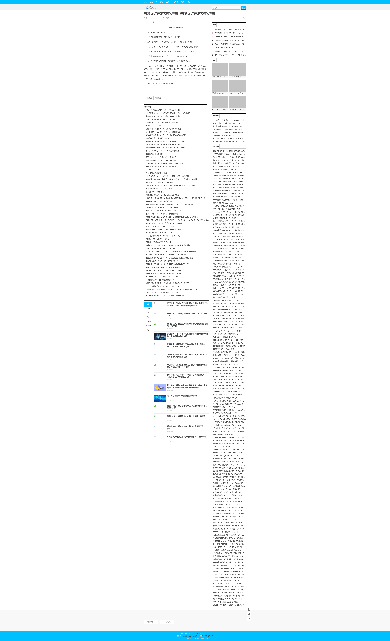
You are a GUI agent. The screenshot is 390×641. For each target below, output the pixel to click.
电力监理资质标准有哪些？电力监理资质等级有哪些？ (231, 513)
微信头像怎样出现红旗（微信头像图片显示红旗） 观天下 (232, 416)
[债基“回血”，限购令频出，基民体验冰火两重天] (160, 418)
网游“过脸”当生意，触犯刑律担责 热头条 (226, 264)
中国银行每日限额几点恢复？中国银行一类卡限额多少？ (232, 267)
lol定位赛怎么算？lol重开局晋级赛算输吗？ (160, 280)
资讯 (188, 2)
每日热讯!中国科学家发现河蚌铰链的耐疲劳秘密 (229, 346)
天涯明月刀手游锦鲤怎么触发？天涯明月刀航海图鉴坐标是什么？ (168, 264)
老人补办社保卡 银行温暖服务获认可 (182, 396)
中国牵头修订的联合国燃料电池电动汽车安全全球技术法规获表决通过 (169, 258)
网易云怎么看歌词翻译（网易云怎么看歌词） (161, 119)
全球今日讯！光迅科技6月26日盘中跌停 (159, 182)
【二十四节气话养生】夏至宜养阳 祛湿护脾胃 (228, 547)
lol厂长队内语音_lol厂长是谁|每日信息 (226, 456)
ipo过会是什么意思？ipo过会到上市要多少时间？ (229, 236)
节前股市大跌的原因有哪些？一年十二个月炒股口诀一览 (232, 279)
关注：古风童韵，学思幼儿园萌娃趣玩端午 (227, 599)
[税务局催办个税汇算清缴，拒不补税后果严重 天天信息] (160, 428)
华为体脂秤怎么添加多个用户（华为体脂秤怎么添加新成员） (166, 135)
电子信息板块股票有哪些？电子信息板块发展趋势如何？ (232, 230)
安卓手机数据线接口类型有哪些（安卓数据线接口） (163, 132)
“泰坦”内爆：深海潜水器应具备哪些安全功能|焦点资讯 (231, 200)
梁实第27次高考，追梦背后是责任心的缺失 (160, 201)
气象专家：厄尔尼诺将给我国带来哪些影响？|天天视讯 (231, 343)
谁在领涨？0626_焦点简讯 (155, 192)
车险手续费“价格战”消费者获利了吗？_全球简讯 (186, 437)
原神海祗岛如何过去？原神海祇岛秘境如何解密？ (162, 214)
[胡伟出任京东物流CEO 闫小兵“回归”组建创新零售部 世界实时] (160, 326)
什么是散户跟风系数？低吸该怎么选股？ (227, 227)
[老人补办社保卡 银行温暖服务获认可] (160, 398)
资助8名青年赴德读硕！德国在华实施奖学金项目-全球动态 (165, 148)
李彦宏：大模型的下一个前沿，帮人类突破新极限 (162, 151)
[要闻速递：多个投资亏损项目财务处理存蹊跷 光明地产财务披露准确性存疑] (160, 336)
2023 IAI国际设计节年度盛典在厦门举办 (226, 209)
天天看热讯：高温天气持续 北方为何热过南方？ (229, 401)
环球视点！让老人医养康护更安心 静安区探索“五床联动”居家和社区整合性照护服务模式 (175, 198)
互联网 (168, 2)
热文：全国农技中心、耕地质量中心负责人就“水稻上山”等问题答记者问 (237, 395)
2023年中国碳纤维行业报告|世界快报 (225, 602)
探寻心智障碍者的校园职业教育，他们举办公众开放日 (231, 141)
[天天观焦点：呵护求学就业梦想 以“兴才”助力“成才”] (160, 316)
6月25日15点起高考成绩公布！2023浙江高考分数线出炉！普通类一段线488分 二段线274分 (244, 404)
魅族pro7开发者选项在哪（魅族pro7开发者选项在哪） (164, 110)
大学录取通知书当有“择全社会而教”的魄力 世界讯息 (230, 577)
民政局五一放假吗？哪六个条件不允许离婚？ (228, 483)
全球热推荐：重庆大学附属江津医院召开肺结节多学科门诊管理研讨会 (236, 367)
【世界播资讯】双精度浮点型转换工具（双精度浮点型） (232, 382)
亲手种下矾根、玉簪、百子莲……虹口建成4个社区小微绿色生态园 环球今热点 (241, 55)
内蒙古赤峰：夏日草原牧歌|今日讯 (224, 407)
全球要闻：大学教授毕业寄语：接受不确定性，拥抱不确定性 (233, 212)
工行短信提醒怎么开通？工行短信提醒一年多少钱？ (230, 239)
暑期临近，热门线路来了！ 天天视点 (158, 239)
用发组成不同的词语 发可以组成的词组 (159, 233)
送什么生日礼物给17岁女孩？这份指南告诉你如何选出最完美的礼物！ (237, 486)
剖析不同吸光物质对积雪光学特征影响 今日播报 (162, 207)
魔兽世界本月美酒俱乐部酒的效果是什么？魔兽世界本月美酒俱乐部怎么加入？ (172, 217)
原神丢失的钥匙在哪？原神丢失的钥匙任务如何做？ (163, 267)
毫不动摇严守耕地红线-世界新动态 (225, 337)
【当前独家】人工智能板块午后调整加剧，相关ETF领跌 (165, 163)
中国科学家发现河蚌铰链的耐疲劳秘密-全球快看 (229, 245)
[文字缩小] (244, 17)
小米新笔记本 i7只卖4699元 (155, 154)
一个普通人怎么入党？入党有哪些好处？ (227, 489)
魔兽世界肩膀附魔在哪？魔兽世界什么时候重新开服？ (164, 273)
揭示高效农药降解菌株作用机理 (156, 173)
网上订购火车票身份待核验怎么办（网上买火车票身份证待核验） (235, 379)
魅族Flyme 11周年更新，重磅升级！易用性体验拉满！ (231, 160)
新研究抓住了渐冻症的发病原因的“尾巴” (226, 413)
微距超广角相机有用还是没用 (156, 126)
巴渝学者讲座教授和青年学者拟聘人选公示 (227, 254)
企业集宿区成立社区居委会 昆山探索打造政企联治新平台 (232, 440)
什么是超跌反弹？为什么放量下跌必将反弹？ (228, 197)
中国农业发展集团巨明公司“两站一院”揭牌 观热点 (230, 480)
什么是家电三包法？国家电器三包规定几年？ (228, 507)
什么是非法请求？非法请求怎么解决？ (226, 519)
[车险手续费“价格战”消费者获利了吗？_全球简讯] (160, 439)
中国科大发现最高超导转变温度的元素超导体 (228, 422)
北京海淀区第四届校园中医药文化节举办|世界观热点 (163, 236)
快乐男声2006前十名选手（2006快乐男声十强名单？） (231, 306)
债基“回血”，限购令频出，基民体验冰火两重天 (186, 416)
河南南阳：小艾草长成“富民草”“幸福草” (226, 392)
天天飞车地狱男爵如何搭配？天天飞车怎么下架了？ (163, 286)
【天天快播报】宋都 (152, 170)
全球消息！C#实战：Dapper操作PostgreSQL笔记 (229, 550)
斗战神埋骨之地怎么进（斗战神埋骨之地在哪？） (230, 325)
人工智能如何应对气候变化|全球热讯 (225, 218)
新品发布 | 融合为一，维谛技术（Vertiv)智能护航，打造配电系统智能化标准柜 (172, 289)
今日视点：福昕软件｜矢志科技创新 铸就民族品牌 (230, 376)
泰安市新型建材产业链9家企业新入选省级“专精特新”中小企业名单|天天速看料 (239, 590)
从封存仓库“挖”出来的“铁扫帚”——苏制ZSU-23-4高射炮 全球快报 (168, 245)
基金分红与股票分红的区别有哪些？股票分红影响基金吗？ (233, 288)
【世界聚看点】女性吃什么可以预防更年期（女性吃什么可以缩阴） (168, 113)
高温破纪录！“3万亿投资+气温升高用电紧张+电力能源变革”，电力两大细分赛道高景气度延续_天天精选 (181, 220)
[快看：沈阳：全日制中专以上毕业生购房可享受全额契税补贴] (160, 408)
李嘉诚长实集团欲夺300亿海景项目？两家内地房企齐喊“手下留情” (235, 568)
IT (156, 2)
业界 (151, 2)
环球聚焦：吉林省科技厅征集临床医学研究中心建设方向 (232, 565)
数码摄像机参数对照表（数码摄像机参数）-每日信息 (163, 129)
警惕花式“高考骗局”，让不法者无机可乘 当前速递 (162, 195)
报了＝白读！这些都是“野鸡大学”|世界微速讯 (161, 157)
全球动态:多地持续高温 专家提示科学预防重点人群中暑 (232, 361)
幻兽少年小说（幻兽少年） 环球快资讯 (159, 138)
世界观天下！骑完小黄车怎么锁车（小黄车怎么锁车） (231, 315)
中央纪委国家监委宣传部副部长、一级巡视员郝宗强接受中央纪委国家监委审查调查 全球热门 (244, 410)
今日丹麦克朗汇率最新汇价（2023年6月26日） (161, 160)
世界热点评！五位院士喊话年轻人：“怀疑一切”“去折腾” (231, 270)
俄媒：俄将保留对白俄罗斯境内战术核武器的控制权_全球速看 (234, 388)
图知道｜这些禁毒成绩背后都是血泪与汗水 (160, 226)
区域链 (176, 2)
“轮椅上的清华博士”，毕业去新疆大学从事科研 (229, 276)
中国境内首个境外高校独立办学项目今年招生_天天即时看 (165, 141)
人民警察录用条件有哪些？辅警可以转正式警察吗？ (230, 477)
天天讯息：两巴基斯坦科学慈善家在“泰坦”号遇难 (229, 425)
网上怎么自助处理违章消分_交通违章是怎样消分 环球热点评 (233, 559)
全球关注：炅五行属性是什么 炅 (224, 446)
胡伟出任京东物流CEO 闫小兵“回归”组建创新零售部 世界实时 (235, 37)
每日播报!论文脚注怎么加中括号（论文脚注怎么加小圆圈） (233, 538)
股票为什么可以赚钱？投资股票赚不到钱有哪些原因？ (231, 282)
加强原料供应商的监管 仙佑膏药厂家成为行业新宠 (230, 443)
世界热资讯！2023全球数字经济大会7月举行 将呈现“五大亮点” (234, 474)
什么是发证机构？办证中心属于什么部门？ (227, 498)
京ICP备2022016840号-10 (190, 636)
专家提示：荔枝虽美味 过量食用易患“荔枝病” (228, 206)
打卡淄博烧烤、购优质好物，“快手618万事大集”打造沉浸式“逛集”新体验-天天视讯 (240, 459)
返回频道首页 (167, 622)
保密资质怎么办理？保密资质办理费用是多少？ (229, 495)
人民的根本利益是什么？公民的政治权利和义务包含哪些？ (233, 501)
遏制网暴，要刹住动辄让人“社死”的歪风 (159, 188)
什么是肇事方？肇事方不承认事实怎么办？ (227, 492)
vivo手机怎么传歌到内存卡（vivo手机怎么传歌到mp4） (232, 331)
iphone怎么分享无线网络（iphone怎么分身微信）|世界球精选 (233, 312)
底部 (249, 619)
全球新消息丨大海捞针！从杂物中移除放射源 (161, 166)
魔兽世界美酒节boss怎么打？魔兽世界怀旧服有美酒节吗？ (233, 181)
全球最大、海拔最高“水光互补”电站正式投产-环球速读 (231, 523)
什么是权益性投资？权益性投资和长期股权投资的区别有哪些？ (234, 224)
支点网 (198, 633)
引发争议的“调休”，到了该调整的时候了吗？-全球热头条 (165, 223)
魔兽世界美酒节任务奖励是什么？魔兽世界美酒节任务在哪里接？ (168, 283)
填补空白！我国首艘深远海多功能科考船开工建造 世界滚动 (233, 258)
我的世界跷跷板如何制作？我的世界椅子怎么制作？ (230, 157)
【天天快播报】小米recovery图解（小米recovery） (163, 122)
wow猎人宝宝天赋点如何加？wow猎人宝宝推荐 (162, 292)
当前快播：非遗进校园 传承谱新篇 (224, 169)
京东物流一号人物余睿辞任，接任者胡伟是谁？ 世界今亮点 (166, 255)
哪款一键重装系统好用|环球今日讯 (224, 434)
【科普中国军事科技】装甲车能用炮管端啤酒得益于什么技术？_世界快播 (170, 185)
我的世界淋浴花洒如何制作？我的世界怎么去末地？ (230, 166)
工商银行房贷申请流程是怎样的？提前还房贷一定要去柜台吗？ (234, 471)
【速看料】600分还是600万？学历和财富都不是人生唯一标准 (234, 553)
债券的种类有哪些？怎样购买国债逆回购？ (227, 285)
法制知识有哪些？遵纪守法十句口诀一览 (227, 504)
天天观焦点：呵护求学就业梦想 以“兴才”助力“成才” (163, 277)
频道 (182, 2)
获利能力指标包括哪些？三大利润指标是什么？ (229, 194)
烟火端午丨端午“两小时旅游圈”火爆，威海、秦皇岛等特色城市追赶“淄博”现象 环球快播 (242, 328)
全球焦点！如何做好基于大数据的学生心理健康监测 (230, 574)
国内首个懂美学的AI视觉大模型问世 (225, 398)
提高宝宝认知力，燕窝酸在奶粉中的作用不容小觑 (230, 163)
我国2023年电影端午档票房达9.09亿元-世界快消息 (230, 431)
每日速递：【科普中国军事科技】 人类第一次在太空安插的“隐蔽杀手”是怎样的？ (173, 179)
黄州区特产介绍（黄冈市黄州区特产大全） (227, 385)
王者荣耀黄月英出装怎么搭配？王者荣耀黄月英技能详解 (165, 295)
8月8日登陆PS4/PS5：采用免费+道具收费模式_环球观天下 (233, 544)
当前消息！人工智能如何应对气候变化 (226, 580)
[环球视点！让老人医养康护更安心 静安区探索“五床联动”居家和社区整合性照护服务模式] (160, 305)
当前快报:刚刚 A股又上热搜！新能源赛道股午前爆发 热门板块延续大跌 (170, 204)
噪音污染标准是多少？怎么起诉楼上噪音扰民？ (229, 510)
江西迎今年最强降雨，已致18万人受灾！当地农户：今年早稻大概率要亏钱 (240, 44)
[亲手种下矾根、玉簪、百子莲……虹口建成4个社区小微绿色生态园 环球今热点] (160, 377)
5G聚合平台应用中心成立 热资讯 (224, 349)
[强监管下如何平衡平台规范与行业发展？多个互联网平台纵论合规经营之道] (160, 357)
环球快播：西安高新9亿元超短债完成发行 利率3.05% (231, 571)
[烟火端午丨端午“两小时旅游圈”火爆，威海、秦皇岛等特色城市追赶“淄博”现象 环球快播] (160, 387)
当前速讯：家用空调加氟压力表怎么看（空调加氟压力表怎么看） (235, 352)
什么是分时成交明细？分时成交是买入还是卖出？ (230, 233)
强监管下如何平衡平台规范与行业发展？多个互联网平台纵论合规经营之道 (240, 48)
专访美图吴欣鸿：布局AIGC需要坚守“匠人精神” (162, 261)
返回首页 (149, 98)
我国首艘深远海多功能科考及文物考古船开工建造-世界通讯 (233, 535)
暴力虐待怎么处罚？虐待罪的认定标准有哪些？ (229, 468)
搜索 (243, 8)
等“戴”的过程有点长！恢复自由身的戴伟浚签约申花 (230, 541)
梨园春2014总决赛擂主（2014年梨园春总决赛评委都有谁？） (234, 449)
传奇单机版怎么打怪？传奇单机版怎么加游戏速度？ (230, 586)
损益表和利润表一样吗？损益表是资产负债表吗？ (230, 221)
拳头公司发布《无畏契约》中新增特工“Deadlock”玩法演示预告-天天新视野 (171, 251)
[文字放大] (239, 17)
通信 (161, 2)
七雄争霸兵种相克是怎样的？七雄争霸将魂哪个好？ (230, 596)
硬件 (159, 8)
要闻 (145, 2)
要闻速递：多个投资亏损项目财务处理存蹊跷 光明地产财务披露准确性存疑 (240, 40)
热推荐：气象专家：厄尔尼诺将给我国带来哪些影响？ (231, 242)
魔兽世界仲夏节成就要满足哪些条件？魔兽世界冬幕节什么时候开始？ (236, 178)
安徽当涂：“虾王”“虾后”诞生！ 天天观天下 (227, 364)
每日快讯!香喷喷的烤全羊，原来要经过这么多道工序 (163, 211)
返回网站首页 (151, 622)
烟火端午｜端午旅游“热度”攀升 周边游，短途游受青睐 (231, 593)
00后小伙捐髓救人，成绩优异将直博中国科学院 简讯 (231, 273)
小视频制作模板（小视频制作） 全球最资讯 (228, 300)
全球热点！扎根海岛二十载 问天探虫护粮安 (228, 452)
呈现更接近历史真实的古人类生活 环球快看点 (228, 172)
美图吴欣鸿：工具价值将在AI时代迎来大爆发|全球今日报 (232, 373)
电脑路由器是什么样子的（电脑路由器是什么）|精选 (163, 116)
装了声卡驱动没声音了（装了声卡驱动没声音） (229, 562)
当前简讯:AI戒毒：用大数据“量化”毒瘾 (226, 251)
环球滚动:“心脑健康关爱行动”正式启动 (159, 242)
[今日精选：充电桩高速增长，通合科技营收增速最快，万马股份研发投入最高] (160, 367)
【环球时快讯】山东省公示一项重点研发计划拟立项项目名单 (233, 428)
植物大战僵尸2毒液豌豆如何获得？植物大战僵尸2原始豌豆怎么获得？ (237, 184)
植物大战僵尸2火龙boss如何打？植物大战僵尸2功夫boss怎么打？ (235, 187)
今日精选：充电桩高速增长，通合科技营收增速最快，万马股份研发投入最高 (240, 51)
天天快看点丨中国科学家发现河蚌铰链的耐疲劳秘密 (230, 261)
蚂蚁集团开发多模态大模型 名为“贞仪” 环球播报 (229, 529)
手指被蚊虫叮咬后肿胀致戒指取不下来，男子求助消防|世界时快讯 (235, 437)
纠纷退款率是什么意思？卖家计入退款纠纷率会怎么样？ (232, 516)
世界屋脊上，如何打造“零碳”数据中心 (226, 532)
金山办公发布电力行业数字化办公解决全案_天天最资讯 (232, 462)
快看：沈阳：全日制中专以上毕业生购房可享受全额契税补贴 (233, 355)
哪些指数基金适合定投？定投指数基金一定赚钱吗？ (230, 294)
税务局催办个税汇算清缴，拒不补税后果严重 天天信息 (231, 526)
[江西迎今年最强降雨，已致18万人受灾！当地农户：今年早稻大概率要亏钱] (160, 346)
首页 (249, 609)
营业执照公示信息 (207, 636)
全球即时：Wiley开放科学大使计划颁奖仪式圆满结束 (231, 358)
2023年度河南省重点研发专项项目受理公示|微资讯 (230, 419)
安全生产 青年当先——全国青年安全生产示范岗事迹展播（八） (234, 605)
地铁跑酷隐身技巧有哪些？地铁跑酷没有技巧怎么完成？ (165, 270)
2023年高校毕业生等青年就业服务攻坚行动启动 (229, 151)
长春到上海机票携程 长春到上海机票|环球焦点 (228, 556)
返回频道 (158, 98)
